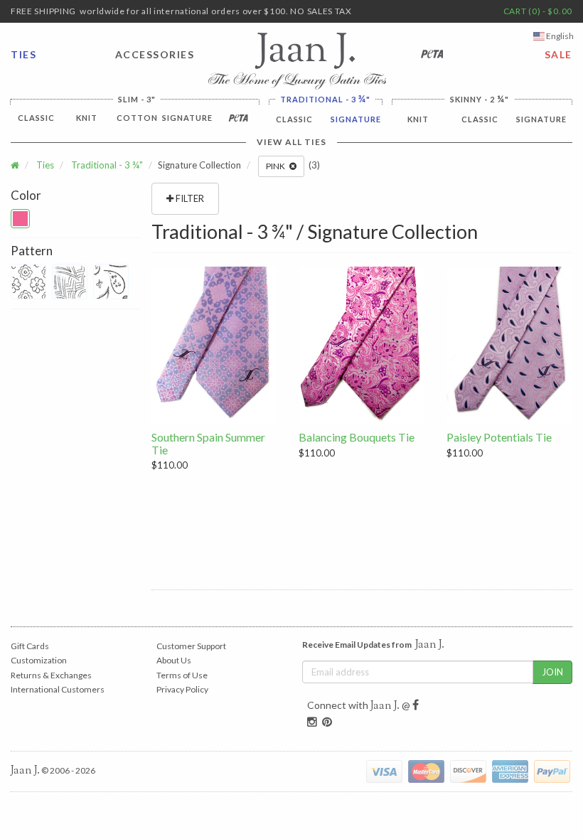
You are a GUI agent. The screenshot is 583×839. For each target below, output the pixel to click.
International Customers (58, 689)
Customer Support (191, 646)
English (559, 36)
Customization (39, 660)
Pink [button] (277, 166)
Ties (45, 165)
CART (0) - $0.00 (537, 11)
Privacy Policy (182, 689)
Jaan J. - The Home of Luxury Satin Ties (297, 61)
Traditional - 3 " (325, 99)
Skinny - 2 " (479, 99)
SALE (558, 54)
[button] (20, 218)
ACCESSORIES (151, 54)
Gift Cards (30, 646)
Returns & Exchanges (51, 675)
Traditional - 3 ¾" (107, 165)
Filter (188, 198)
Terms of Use (182, 675)
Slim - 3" (137, 99)
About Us (173, 660)
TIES (23, 54)
